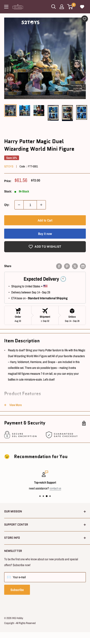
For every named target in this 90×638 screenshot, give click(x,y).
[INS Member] (62, 6)
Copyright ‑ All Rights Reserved (20, 623)
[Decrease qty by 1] (19, 204)
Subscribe (17, 589)
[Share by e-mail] (83, 266)
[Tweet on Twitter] (75, 266)
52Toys (8, 166)
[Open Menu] (6, 6)
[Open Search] (53, 6)
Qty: (6, 204)
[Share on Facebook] (59, 266)
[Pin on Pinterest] (67, 266)
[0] (70, 6)
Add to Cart (45, 220)
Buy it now (45, 233)
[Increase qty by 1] (41, 204)
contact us (55, 488)
